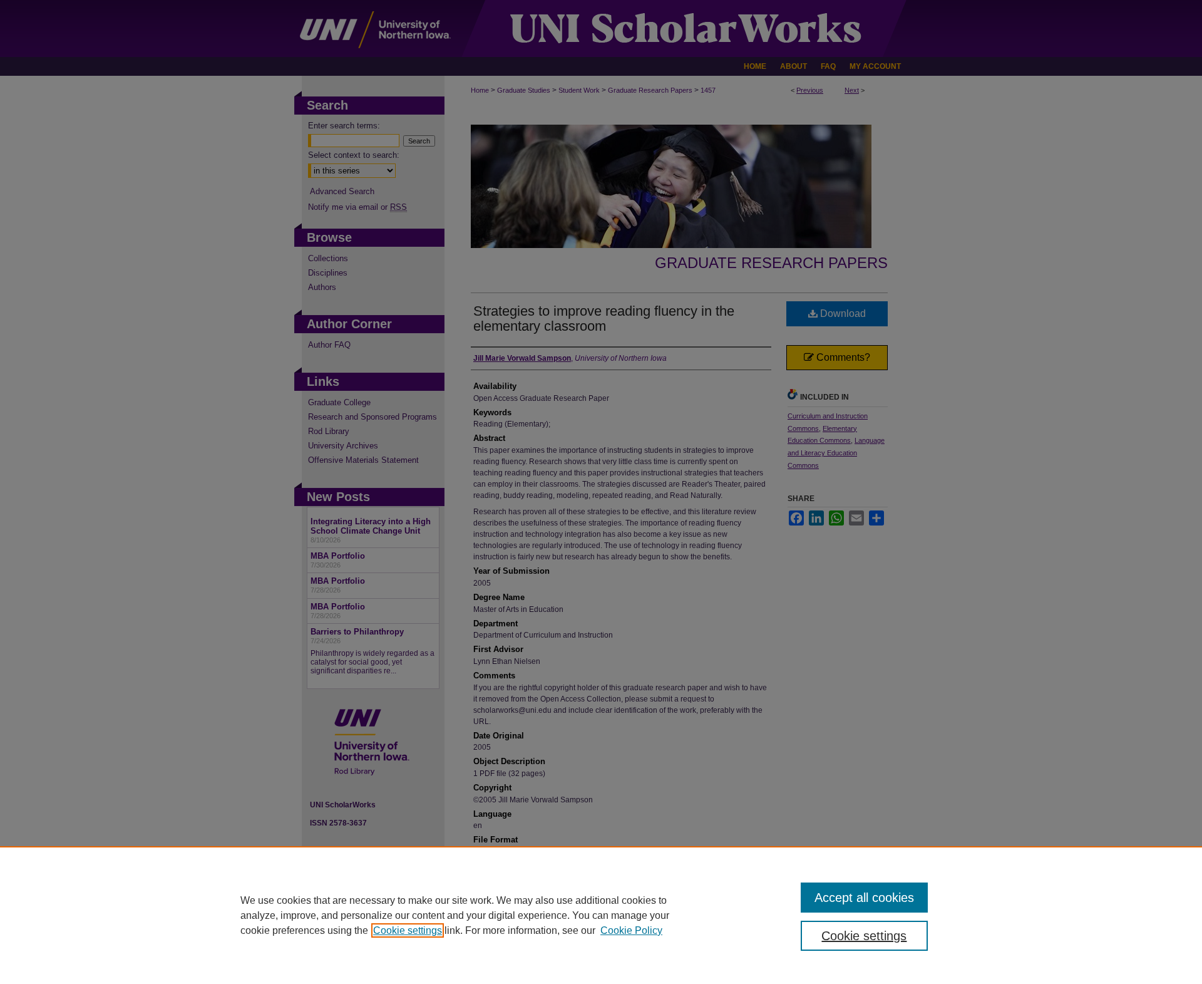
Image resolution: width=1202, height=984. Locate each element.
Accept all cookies (864, 897)
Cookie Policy (631, 930)
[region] (601, 915)
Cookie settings (407, 930)
